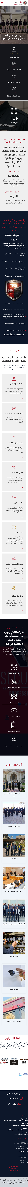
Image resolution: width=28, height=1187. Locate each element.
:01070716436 (23, 1161)
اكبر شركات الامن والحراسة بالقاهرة (14, 924)
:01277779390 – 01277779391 (21, 1147)
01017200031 (14, 1169)
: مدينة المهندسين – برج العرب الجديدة (20, 1124)
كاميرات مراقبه (14, 989)
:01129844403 (23, 1152)
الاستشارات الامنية (14, 826)
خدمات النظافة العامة (14, 1021)
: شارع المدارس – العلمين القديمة (21, 1133)
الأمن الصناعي (14, 858)
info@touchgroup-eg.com (14, 1170)
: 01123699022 (23, 1157)
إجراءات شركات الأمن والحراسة (14, 891)
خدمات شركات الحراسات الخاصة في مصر (14, 794)
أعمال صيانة (14, 956)
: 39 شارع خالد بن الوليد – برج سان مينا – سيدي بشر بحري (16, 1119)
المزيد (22, 398)
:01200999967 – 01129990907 (21, 1143)
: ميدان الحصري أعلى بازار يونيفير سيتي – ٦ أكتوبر (18, 1129)
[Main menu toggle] (2, 3)
